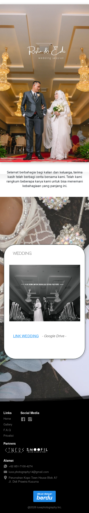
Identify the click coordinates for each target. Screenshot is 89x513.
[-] (23, 419)
